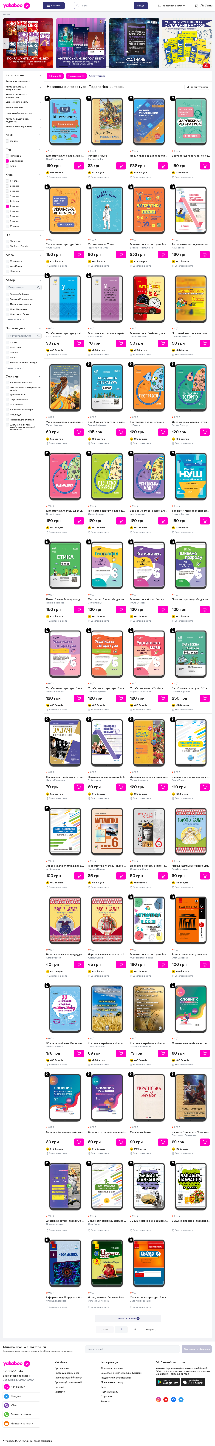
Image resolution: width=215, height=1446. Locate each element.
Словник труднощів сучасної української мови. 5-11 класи (107, 1132)
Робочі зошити (14, 107)
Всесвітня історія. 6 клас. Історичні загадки (149, 866)
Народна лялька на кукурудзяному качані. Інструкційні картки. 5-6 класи (65, 954)
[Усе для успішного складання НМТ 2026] (134, 43)
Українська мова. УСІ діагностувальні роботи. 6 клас (149, 688)
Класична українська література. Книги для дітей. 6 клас (107, 1043)
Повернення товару (112, 1382)
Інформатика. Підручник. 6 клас (65, 1298)
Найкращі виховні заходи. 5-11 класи (107, 777)
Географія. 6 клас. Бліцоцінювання (149, 422)
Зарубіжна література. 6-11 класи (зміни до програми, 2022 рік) (191, 688)
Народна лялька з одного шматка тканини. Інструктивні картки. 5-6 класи (191, 866)
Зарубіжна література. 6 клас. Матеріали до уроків (107, 422)
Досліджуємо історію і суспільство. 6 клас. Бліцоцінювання (191, 422)
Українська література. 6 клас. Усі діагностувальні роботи (65, 688)
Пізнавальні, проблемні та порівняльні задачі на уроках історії (65, 777)
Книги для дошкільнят (18, 81)
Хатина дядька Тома (101, 244)
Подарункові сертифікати (116, 1377)
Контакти (59, 1392)
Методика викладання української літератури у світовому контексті (107, 333)
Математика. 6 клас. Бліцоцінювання (65, 511)
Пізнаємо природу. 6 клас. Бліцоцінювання (107, 511)
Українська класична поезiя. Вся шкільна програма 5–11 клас (65, 422)
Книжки (6, 15)
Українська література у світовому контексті (65, 333)
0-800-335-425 (14, 1371)
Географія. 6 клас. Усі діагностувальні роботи (107, 599)
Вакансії (59, 1387)
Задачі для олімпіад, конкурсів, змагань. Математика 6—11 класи (107, 1221)
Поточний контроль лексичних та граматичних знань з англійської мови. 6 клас (191, 333)
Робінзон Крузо (97, 156)
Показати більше (126, 1318)
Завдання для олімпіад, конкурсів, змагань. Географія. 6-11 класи (65, 866)
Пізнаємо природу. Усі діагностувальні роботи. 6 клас (191, 599)
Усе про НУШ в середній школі (191, 511)
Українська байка (140, 1132)
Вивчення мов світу (17, 102)
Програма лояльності (66, 1373)
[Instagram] (158, 1399)
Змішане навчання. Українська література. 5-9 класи (149, 1221)
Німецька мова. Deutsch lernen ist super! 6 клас (107, 1298)
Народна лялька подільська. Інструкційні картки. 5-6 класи (107, 954)
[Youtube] (165, 1399)
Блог (103, 1387)
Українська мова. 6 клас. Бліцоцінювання (149, 511)
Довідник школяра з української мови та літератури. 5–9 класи (149, 777)
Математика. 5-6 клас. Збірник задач (65, 156)
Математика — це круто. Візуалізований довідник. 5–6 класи (149, 954)
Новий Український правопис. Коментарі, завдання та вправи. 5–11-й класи (149, 156)
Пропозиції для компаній (68, 1382)
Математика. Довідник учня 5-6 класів (149, 333)
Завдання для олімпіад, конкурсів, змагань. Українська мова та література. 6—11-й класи (191, 777)
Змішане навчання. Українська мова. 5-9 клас (191, 1221)
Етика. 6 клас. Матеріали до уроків (65, 599)
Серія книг (107, 1396)
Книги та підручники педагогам (17, 120)
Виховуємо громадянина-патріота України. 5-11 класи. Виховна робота (191, 244)
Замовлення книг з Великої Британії (121, 1373)
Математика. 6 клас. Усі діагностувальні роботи (149, 599)
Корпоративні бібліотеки (68, 1377)
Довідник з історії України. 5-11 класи (65, 1221)
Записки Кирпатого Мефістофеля (191, 1132)
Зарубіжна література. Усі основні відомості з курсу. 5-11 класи (191, 156)
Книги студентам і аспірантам (16, 95)
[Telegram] (181, 1399)
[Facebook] (173, 1399)
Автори (105, 1401)
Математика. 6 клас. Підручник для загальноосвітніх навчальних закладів (107, 866)
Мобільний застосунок (172, 1362)
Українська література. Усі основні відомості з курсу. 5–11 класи (65, 244)
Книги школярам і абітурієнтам (16, 88)
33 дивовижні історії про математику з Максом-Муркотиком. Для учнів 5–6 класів (65, 1043)
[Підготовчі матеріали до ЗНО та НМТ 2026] (187, 43)
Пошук (140, 6)
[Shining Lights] (28, 43)
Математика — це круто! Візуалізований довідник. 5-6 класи (149, 244)
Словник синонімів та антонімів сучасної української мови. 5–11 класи (191, 1043)
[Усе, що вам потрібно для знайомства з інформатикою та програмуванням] (81, 43)
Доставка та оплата (112, 1368)
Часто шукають (109, 1392)
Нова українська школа (19, 113)
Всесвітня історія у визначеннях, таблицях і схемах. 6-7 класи (191, 954)
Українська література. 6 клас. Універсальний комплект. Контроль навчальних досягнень (149, 1298)
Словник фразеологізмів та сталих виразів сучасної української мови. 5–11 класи (65, 1132)
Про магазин (61, 1368)
